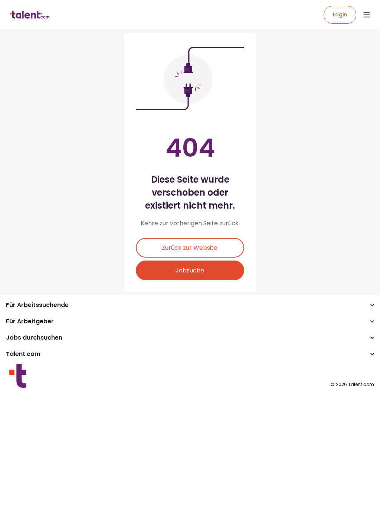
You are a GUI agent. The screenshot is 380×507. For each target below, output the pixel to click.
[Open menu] (366, 14)
